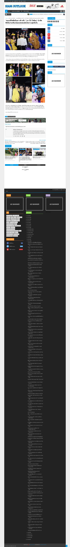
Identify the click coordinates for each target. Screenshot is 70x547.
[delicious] (25, 1)
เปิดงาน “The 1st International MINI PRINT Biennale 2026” (39, 157)
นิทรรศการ (8, 220)
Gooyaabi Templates (43, 544)
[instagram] (23, 1)
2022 (28, 222)
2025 (28, 217)
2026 (28, 215)
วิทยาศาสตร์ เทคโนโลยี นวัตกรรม (12, 230)
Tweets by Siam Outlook (52, 69)
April (29, 532)
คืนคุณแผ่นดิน (19, 217)
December (30, 229)
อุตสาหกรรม (15, 235)
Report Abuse (48, 212)
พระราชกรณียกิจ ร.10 (13, 222)
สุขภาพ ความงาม (10, 234)
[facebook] (10, 1)
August (29, 235)
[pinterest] (14, 1)
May (29, 240)
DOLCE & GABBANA (31, 412)
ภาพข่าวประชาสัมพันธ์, (18, 25)
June (29, 239)
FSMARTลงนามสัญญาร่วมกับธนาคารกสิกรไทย (35, 393)
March (29, 534)
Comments (62, 66)
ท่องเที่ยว (19, 14)
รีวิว (21, 11)
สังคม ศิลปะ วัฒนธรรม (10, 232)
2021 (28, 224)
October (29, 232)
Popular (56, 66)
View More (43, 145)
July (28, 237)
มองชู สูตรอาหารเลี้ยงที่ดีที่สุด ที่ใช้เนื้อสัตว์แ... (35, 242)
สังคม (20, 230)
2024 (28, 219)
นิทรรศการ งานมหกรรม (15, 220)
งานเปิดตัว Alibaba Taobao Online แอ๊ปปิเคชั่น (35, 319)
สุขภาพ (16, 232)
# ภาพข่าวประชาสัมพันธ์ (11, 116)
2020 (28, 225)
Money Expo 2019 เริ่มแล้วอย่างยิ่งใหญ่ (34, 371)
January (29, 537)
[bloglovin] (16, 1)
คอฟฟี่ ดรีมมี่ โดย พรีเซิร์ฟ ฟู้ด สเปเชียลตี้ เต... (35, 258)
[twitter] (12, 1)
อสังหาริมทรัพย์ (16, 234)
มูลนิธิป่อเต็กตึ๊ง (17, 225)
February (29, 535)
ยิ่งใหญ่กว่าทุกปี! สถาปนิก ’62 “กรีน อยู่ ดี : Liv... (35, 491)
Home (6, 18)
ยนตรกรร (8, 227)
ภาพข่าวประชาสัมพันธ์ (16, 11)
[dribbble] (17, 1)
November (30, 230)
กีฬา (12, 217)
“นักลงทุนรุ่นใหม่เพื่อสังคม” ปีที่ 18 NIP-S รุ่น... (35, 530)
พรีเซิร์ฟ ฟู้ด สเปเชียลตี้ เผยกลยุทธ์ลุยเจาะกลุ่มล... (35, 262)
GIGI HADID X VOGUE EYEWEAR (33, 463)
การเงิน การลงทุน (16, 215)
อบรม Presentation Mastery (32, 290)
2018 (28, 539)
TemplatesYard (32, 544)
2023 (28, 220)
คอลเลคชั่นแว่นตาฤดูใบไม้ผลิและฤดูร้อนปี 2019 (35, 509)
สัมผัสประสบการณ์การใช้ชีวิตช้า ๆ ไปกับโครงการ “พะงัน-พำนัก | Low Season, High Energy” (35, 14)
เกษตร (15, 217)
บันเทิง (8, 222)
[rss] (19, 1)
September (30, 234)
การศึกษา (8, 217)
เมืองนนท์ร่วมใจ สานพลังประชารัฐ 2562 (34, 306)
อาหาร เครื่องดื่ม (9, 235)
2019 (28, 227)
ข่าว (9, 11)
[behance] (21, 1)
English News (26, 11)
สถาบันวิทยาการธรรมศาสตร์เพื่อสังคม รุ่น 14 (35, 514)
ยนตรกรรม (55, 14)
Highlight (50, 66)
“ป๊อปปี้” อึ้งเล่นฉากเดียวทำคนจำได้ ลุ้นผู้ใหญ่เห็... (35, 436)
